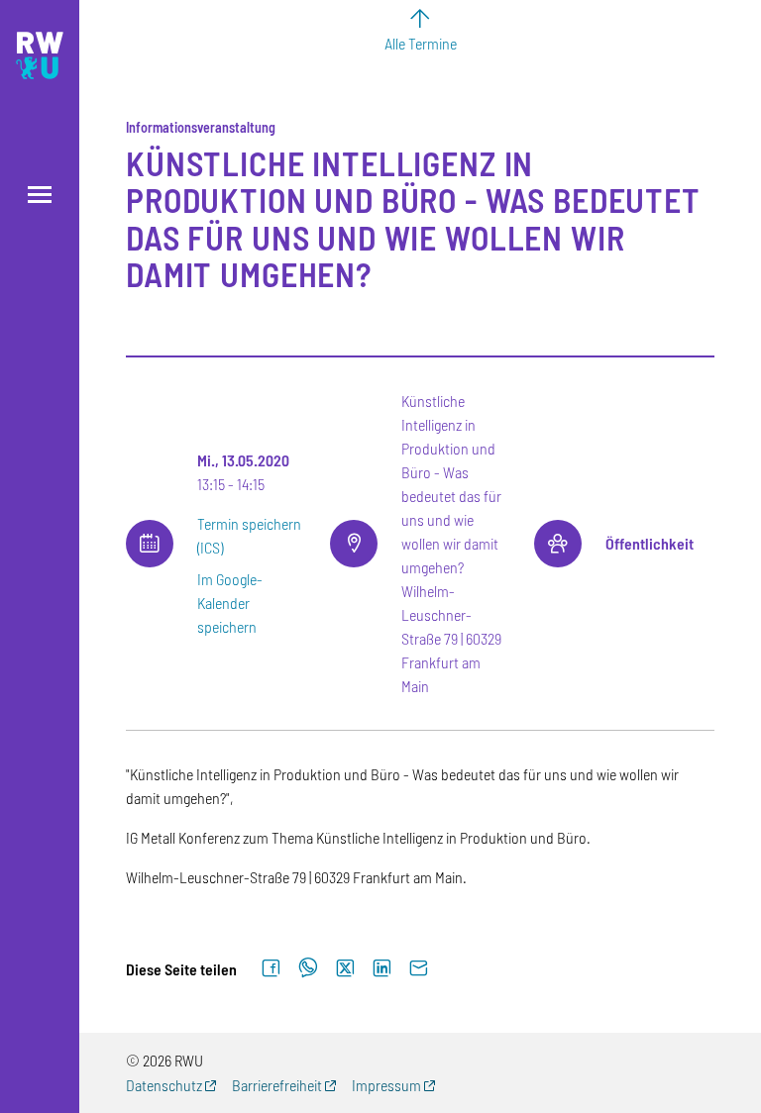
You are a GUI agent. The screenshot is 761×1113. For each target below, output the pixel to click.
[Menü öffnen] (39, 194)
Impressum (386, 1084)
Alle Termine (420, 43)
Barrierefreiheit (277, 1084)
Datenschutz (164, 1084)
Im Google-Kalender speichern (230, 602)
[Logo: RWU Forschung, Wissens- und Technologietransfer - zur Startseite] (39, 55)
